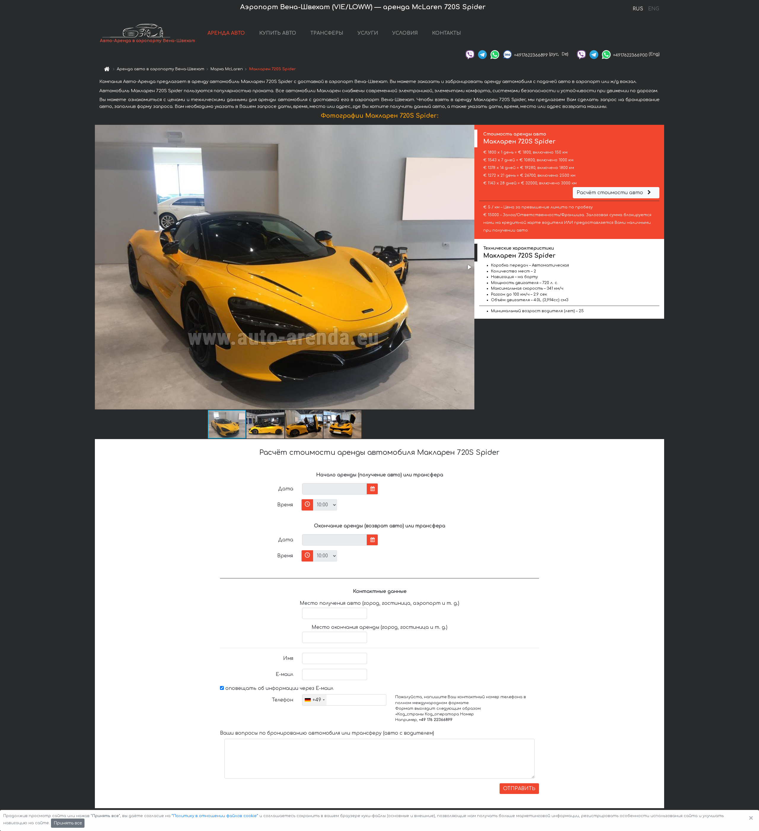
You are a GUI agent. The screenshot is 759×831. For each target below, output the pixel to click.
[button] (469, 267)
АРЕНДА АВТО (226, 33)
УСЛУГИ (368, 33)
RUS (638, 9)
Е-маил (284, 674)
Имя (288, 658)
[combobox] (314, 700)
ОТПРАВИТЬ (519, 788)
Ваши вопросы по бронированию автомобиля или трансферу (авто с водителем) (327, 733)
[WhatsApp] (494, 54)
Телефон (282, 700)
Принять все (68, 823)
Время (285, 505)
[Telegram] (482, 54)
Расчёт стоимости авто (611, 192)
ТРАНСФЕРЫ (326, 33)
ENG (653, 9)
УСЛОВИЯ (405, 33)
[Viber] (470, 54)
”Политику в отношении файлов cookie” (215, 816)
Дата (285, 489)
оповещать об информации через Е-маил (278, 688)
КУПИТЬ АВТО (277, 33)
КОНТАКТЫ (446, 33)
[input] (334, 489)
